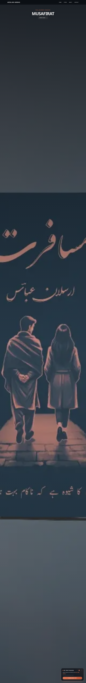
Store (65, 2)
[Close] (82, 670)
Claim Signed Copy (72, 677)
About (70, 2)
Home (60, 2)
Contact (76, 2)
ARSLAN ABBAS (13, 2)
